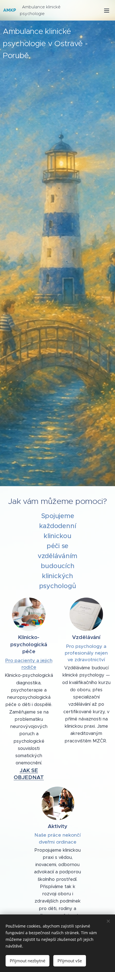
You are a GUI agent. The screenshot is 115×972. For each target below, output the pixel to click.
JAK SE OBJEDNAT (29, 774)
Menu (106, 10)
